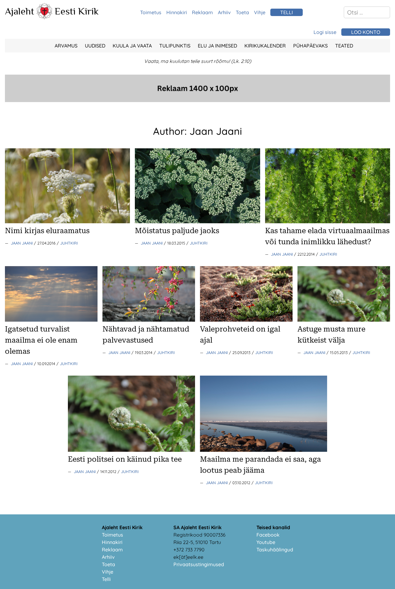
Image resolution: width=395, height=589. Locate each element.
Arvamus (66, 46)
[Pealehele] (44, 17)
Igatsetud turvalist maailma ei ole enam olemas (41, 340)
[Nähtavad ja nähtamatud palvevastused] (148, 320)
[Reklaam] (197, 100)
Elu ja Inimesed (217, 46)
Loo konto (365, 32)
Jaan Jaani (22, 243)
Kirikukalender (265, 46)
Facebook (268, 535)
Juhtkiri (69, 243)
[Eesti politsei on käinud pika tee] (131, 450)
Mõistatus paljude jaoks (177, 230)
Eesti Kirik (77, 11)
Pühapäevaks (310, 46)
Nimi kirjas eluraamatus (47, 230)
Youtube (265, 542)
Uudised (95, 46)
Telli (106, 579)
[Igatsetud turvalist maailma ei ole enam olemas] (51, 320)
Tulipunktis (174, 46)
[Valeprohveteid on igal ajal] (246, 320)
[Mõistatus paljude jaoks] (197, 221)
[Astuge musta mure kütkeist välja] (343, 320)
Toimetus (150, 12)
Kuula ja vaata (132, 46)
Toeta (242, 12)
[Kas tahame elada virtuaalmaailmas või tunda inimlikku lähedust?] (327, 221)
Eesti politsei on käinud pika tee (125, 459)
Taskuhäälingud (274, 549)
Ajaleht (19, 11)
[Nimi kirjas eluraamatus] (67, 221)
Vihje (259, 12)
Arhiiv (224, 12)
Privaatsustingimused (198, 564)
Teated (344, 46)
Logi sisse (325, 32)
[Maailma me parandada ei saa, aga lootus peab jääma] (263, 450)
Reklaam (202, 12)
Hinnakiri (176, 12)
